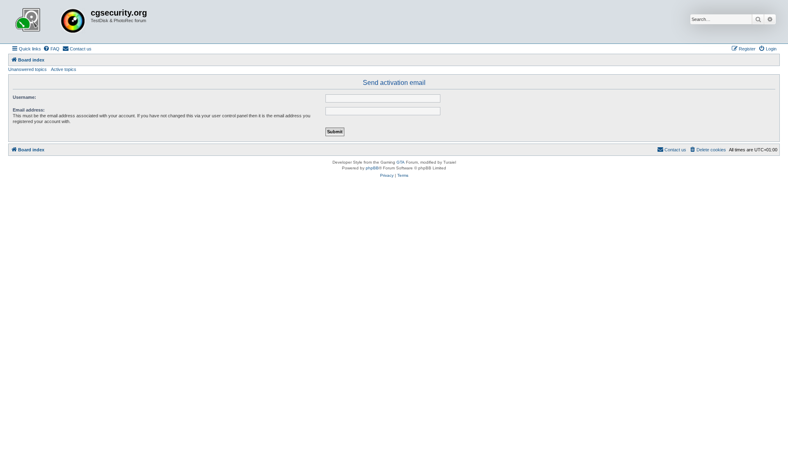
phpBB (372, 168)
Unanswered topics (27, 69)
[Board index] (50, 21)
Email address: (29, 109)
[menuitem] (51, 49)
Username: (24, 97)
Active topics (63, 69)
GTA (400, 162)
